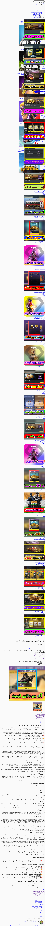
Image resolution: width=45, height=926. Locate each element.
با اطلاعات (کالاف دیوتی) (23, 21)
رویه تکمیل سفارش (38, 901)
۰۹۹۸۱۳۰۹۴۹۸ (26, 921)
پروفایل (43, 5)
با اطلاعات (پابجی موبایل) (23, 148)
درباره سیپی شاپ (38, 915)
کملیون (38, 646)
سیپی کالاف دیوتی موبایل (35, 10)
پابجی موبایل (37, 16)
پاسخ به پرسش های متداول (37, 906)
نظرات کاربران (39, 722)
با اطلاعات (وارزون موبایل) (21, 47)
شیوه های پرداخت (38, 902)
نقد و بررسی (39, 720)
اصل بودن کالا (40, 718)
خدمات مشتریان (41, 904)
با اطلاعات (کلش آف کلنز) (22, 73)
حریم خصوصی (39, 909)
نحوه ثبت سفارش (38, 899)
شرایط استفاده (39, 908)
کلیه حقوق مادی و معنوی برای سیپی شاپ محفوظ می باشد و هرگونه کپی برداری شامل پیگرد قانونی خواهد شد (23, 924)
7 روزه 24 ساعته (40, 654)
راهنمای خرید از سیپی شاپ (39, 897)
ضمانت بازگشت (40, 717)
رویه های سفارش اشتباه (37, 907)
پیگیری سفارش (39, 910)
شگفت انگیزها (37, 17)
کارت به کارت (39, 655)
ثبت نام (35, 4)
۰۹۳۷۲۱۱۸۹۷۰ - (33, 921)
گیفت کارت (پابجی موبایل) (22, 151)
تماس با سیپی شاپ (38, 914)
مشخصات (40, 721)
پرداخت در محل (40, 716)
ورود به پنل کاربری (41, 3)
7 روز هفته (39, 656)
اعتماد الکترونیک (39, 658)
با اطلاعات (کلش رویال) (23, 98)
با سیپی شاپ (42, 912)
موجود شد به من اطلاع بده (39, 652)
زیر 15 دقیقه (39, 653)
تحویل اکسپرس (41, 714)
